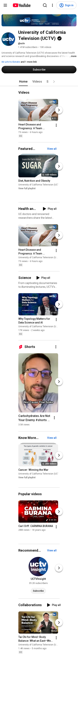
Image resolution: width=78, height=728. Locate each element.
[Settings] (52, 5)
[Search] (45, 5)
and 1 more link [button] (29, 62)
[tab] (23, 81)
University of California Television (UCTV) (39, 184)
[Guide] (5, 5)
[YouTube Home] (21, 5)
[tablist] (39, 81)
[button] (53, 81)
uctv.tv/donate (12, 62)
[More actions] (56, 125)
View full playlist (27, 188)
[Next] (59, 110)
